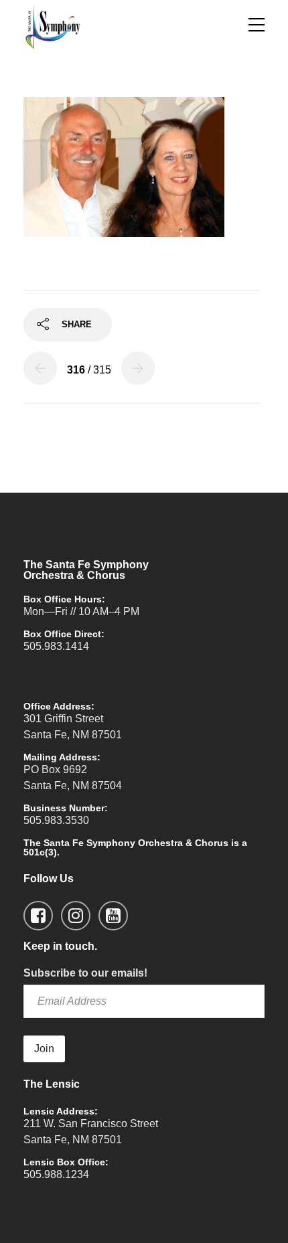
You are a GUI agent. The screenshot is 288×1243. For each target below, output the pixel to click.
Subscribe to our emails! (85, 973)
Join (44, 1048)
